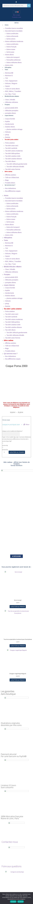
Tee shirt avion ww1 (11, 145)
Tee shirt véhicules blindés (15, 166)
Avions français (11, 47)
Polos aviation (10, 143)
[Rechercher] (29, 5)
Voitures (8, 132)
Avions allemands (12, 36)
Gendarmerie (9, 124)
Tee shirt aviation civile (12, 156)
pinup (7, 135)
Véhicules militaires (11, 102)
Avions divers (9, 54)
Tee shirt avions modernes (14, 151)
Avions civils (9, 65)
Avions (6, 25)
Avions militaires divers (14, 62)
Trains (6, 69)
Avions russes (10, 49)
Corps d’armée (10, 119)
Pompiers (7, 104)
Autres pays (10, 52)
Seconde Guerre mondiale (13, 31)
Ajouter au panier (16, 452)
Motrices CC (9, 75)
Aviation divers (10, 127)
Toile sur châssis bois (12, 177)
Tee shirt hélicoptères (12, 153)
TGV (6, 78)
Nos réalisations (10, 188)
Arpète (7, 121)
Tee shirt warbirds (11, 148)
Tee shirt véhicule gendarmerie (16, 164)
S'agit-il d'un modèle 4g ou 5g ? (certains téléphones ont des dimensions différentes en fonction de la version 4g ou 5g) (16, 439)
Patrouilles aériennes (13, 60)
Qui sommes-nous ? (10, 185)
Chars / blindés (10, 100)
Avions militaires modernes (14, 41)
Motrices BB (9, 73)
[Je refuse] (31, 898)
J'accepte (13, 901)
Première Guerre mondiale (14, 28)
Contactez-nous (16, 17)
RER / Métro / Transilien (13, 91)
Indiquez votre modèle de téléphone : (12, 431)
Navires (7, 137)
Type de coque (6, 420)
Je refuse (20, 901)
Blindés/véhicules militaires (12, 96)
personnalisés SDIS (11, 108)
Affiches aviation (10, 175)
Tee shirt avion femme (12, 169)
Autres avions (10, 39)
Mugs (7, 180)
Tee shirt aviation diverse (13, 159)
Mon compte (16, 15)
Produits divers (10, 183)
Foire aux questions (11, 866)
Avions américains (12, 33)
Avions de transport (13, 57)
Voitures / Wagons (11, 83)
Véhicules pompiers (11, 110)
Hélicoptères (8, 67)
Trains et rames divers (12, 89)
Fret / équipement (11, 81)
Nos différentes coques (12, 191)
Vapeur (7, 86)
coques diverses (9, 115)
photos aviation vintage (14, 129)
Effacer (27, 424)
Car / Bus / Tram (10, 94)
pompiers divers (10, 113)
